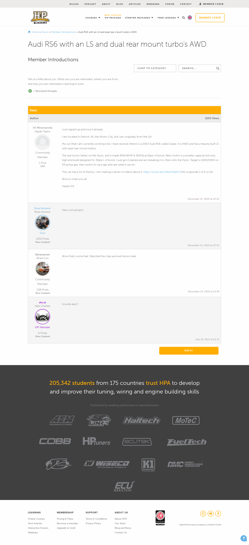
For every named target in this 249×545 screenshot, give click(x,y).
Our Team (120, 523)
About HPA (121, 518)
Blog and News (123, 528)
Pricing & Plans (65, 518)
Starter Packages (138, 17)
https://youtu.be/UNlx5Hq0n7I (161, 171)
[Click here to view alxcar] (42, 317)
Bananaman (42, 254)
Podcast (90, 4)
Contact (186, 4)
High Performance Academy (40, 17)
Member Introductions (63, 32)
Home (35, 32)
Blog (119, 4)
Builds (74, 4)
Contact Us (121, 532)
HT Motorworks (42, 127)
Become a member (67, 523)
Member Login (210, 17)
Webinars (153, 4)
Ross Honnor (42, 208)
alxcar (42, 302)
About (106, 4)
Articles (135, 4)
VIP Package (113, 16)
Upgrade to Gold (66, 528)
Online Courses (36, 518)
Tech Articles (35, 523)
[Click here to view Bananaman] (42, 269)
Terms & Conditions (96, 518)
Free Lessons (167, 17)
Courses (91, 17)
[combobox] (155, 68)
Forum (169, 4)
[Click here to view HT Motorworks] (42, 142)
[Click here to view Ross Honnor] (42, 223)
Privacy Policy (93, 523)
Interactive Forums (38, 528)
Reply (33, 110)
